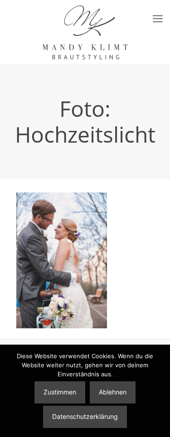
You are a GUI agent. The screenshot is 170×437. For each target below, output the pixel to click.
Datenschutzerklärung (85, 416)
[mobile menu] (157, 18)
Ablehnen (112, 392)
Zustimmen (60, 392)
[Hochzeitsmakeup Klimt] (85, 32)
